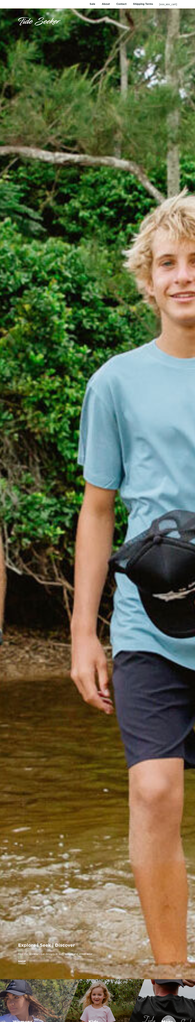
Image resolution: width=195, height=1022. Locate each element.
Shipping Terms (143, 4)
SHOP (22, 961)
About (106, 4)
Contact (121, 4)
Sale (92, 4)
